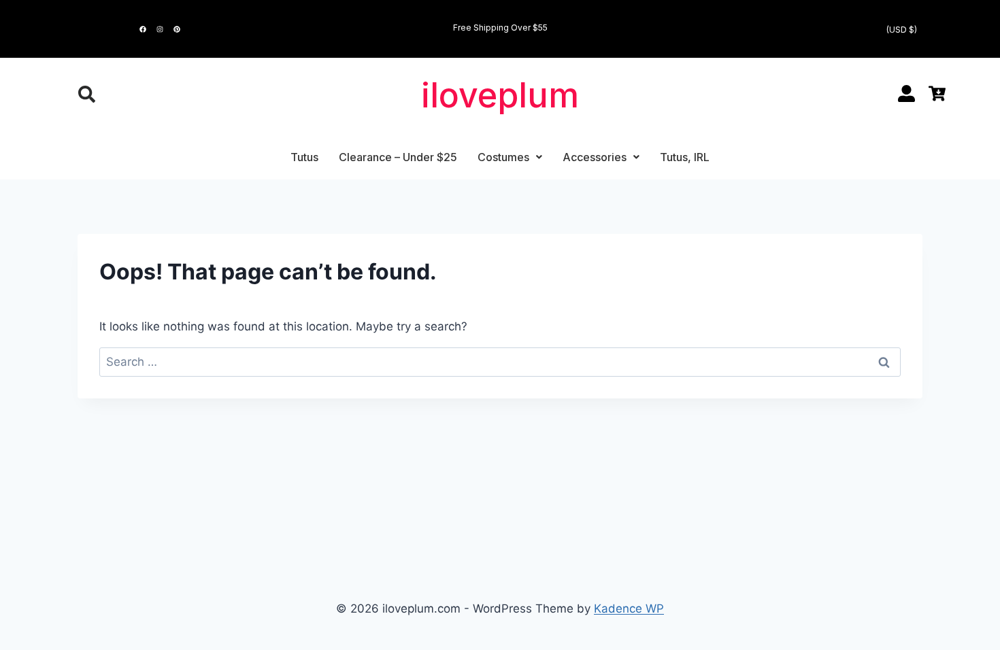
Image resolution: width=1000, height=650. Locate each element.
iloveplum (500, 95)
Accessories (595, 157)
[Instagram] (160, 29)
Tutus (304, 157)
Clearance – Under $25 (398, 157)
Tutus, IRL (685, 157)
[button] (509, 157)
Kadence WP (629, 608)
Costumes (503, 157)
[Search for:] (500, 362)
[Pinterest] (177, 29)
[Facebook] (143, 29)
